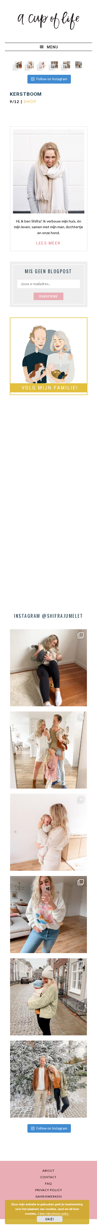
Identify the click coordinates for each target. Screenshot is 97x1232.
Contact (48, 1177)
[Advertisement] (48, 455)
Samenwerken (48, 1196)
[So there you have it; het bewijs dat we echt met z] (78, 64)
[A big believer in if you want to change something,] (30, 64)
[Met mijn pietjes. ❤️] (66, 64)
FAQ (48, 1183)
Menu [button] (52, 47)
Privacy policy (48, 1190)
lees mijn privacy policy (54, 1213)
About (48, 1170)
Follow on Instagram (51, 79)
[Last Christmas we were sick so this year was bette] (42, 64)
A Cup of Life (48, 20)
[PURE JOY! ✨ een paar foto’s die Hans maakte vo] (18, 64)
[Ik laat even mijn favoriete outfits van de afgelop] (54, 64)
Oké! (49, 1219)
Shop (30, 101)
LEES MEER (48, 243)
